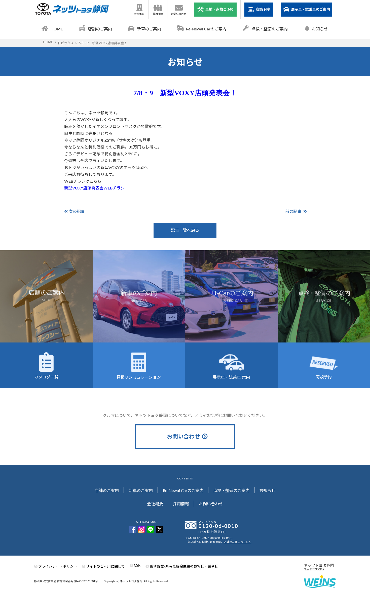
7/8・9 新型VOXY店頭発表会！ (185, 93)
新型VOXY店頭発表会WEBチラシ (94, 188)
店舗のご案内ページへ (237, 542)
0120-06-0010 (218, 526)
